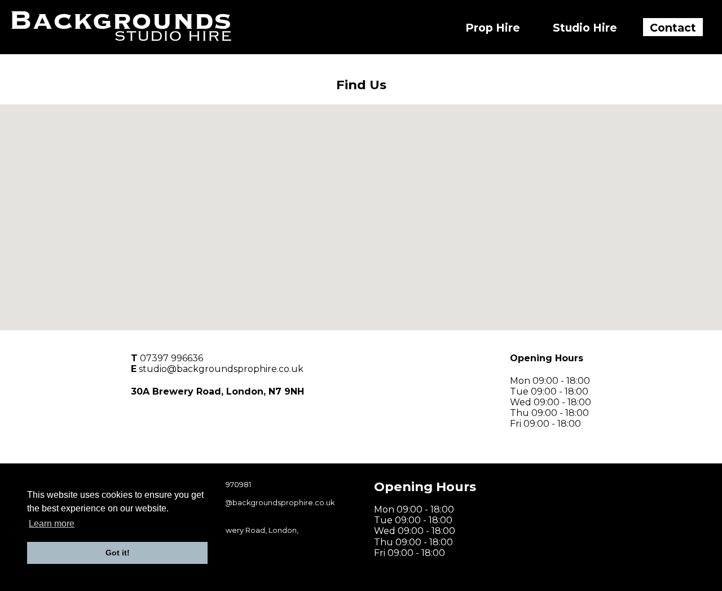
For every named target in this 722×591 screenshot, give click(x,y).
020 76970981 (226, 484)
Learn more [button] (51, 523)
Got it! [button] (117, 552)
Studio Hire (585, 27)
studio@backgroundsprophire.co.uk (221, 369)
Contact (673, 27)
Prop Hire (492, 27)
